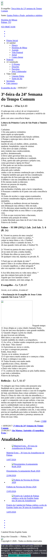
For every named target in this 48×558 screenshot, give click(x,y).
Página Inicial (12, 40)
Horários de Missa (19, 48)
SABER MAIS (24, 556)
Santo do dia (17, 78)
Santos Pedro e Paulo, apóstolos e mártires (24, 15)
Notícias (9, 59)
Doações (15, 67)
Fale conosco (11, 83)
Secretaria (10, 81)
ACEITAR (13, 556)
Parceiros (15, 69)
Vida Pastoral (17, 52)
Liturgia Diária (18, 76)
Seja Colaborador (19, 71)
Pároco (15, 45)
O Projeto (16, 64)
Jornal (14, 55)
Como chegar (17, 57)
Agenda (15, 50)
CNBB (43, 421)
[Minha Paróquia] (2, 539)
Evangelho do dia (8, 88)
